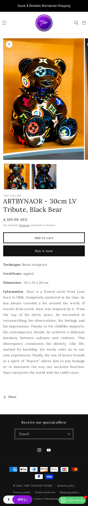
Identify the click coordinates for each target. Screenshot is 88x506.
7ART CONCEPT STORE (38, 485)
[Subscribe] (68, 434)
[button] (4, 23)
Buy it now (44, 251)
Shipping (24, 225)
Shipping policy (69, 492)
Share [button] (12, 397)
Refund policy (66, 485)
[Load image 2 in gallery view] (43, 176)
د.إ (22, 499)
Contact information (46, 498)
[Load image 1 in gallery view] (16, 176)
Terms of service (45, 492)
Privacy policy (22, 492)
